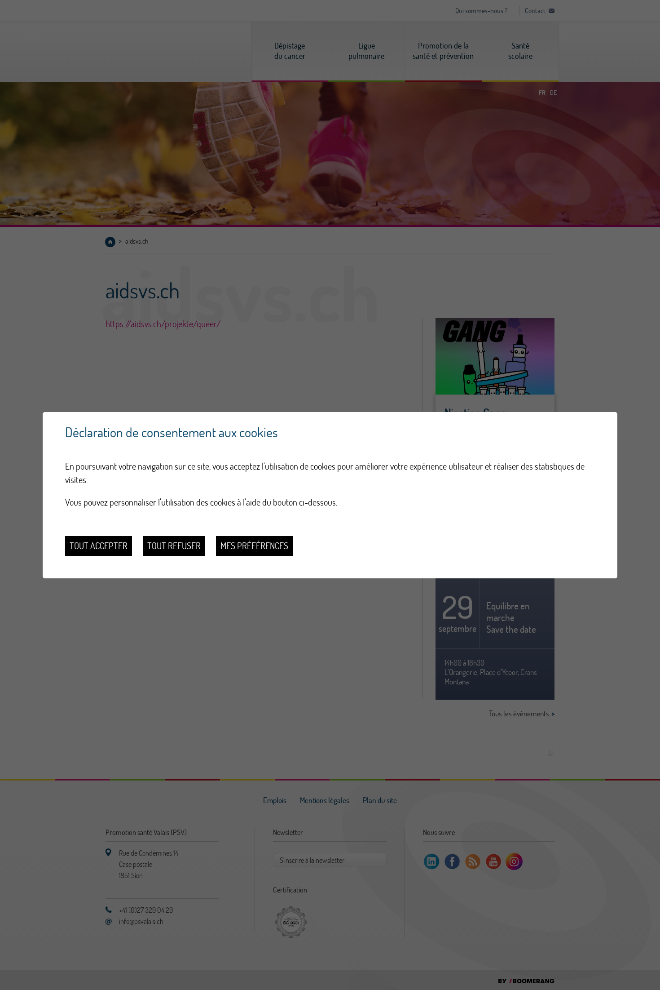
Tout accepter (99, 545)
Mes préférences (254, 545)
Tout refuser (174, 545)
